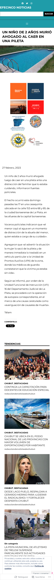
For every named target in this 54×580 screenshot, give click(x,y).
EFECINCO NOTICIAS (15, 7)
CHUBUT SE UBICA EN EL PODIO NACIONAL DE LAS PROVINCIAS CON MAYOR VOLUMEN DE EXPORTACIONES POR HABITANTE (26, 441)
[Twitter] (27, 3)
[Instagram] (31, 3)
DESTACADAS (21, 383)
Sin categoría (11, 543)
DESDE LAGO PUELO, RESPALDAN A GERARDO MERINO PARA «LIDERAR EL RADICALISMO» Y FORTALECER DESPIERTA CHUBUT (25, 496)
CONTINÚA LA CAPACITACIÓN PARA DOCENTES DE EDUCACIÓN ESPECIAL (26, 388)
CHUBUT (8, 383)
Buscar (49, 14)
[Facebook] (22, 3)
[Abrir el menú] (27, 23)
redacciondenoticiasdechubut (19, 394)
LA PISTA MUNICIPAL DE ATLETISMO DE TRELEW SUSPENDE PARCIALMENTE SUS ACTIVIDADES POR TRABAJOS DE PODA (25, 552)
